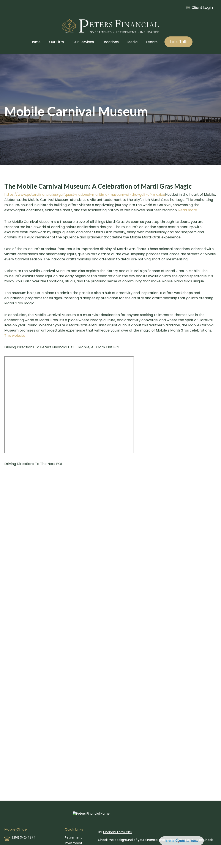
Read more (187, 210)
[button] (35, 41)
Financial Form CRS (117, 832)
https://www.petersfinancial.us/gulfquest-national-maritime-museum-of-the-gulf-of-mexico (84, 194)
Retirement (73, 837)
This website (14, 335)
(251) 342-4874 (24, 837)
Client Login (202, 7)
